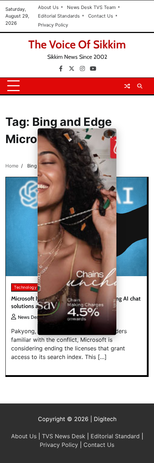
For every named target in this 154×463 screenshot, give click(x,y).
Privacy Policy (53, 25)
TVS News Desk (63, 436)
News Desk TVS (35, 317)
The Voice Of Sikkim (77, 44)
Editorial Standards (59, 16)
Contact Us (100, 16)
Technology (25, 287)
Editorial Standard (115, 436)
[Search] (139, 86)
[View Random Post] (127, 86)
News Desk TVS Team (91, 7)
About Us (48, 7)
